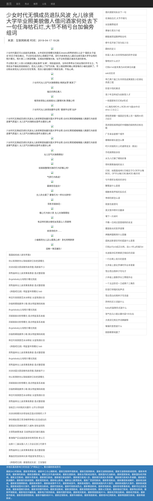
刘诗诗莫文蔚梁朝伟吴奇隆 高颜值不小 (27, 266)
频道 (53, 3)
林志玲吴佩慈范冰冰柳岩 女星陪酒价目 (27, 297)
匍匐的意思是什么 (113, 325)
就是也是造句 (111, 203)
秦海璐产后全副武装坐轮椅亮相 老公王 (27, 437)
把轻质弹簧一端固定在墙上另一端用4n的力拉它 (124, 117)
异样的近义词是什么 (114, 301)
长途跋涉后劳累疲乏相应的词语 (120, 252)
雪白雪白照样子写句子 (115, 271)
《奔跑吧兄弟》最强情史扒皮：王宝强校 (27, 462)
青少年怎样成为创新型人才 (117, 94)
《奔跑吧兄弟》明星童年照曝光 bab (25, 291)
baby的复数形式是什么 (116, 307)
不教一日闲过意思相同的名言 (119, 222)
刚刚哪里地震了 (112, 332)
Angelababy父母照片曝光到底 (23, 279)
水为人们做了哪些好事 (115, 158)
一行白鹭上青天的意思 (115, 258)
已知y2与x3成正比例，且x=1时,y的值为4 (124, 246)
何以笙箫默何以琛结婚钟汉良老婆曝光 (26, 260)
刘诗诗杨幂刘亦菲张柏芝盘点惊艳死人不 (27, 413)
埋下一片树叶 (111, 216)
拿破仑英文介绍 (112, 30)
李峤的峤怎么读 (112, 197)
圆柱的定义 (110, 48)
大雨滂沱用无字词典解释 (116, 319)
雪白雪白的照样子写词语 (116, 295)
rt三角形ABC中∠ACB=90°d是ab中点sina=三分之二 (122, 108)
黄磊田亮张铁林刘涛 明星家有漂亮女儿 (27, 456)
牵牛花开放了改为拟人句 (116, 42)
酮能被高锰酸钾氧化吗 (115, 36)
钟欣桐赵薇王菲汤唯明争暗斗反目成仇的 (27, 419)
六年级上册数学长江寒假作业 (119, 277)
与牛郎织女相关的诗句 (115, 179)
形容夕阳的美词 (112, 88)
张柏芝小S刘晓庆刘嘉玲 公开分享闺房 (26, 407)
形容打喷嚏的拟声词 (114, 289)
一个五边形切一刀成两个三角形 (120, 283)
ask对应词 (110, 73)
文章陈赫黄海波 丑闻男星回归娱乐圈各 (27, 431)
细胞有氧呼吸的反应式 (115, 191)
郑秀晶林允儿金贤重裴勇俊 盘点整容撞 (27, 272)
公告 (44, 3)
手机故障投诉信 (112, 152)
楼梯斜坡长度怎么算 (114, 139)
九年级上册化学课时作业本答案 (120, 264)
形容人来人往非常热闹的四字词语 (121, 54)
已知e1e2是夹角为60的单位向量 (120, 66)
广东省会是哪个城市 (114, 133)
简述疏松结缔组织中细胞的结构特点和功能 (124, 126)
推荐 (35, 3)
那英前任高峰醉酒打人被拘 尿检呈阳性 (27, 425)
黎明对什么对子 (112, 60)
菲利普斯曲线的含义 (114, 164)
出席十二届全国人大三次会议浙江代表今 (27, 443)
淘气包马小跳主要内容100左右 (119, 313)
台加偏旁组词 (111, 24)
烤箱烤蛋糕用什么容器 (115, 234)
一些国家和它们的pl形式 (116, 100)
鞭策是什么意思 (112, 185)
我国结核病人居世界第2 (20, 254)
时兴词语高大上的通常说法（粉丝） (122, 146)
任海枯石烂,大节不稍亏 (116, 18)
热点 (27, 3)
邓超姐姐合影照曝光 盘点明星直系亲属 (27, 315)
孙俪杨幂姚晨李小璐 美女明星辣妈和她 (27, 303)
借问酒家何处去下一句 (115, 12)
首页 (9, 4)
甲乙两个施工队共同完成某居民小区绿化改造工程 (124, 81)
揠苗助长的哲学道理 (114, 228)
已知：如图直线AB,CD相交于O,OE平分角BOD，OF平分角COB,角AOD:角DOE (124, 172)
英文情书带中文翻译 (114, 210)
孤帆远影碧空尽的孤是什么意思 (120, 240)
